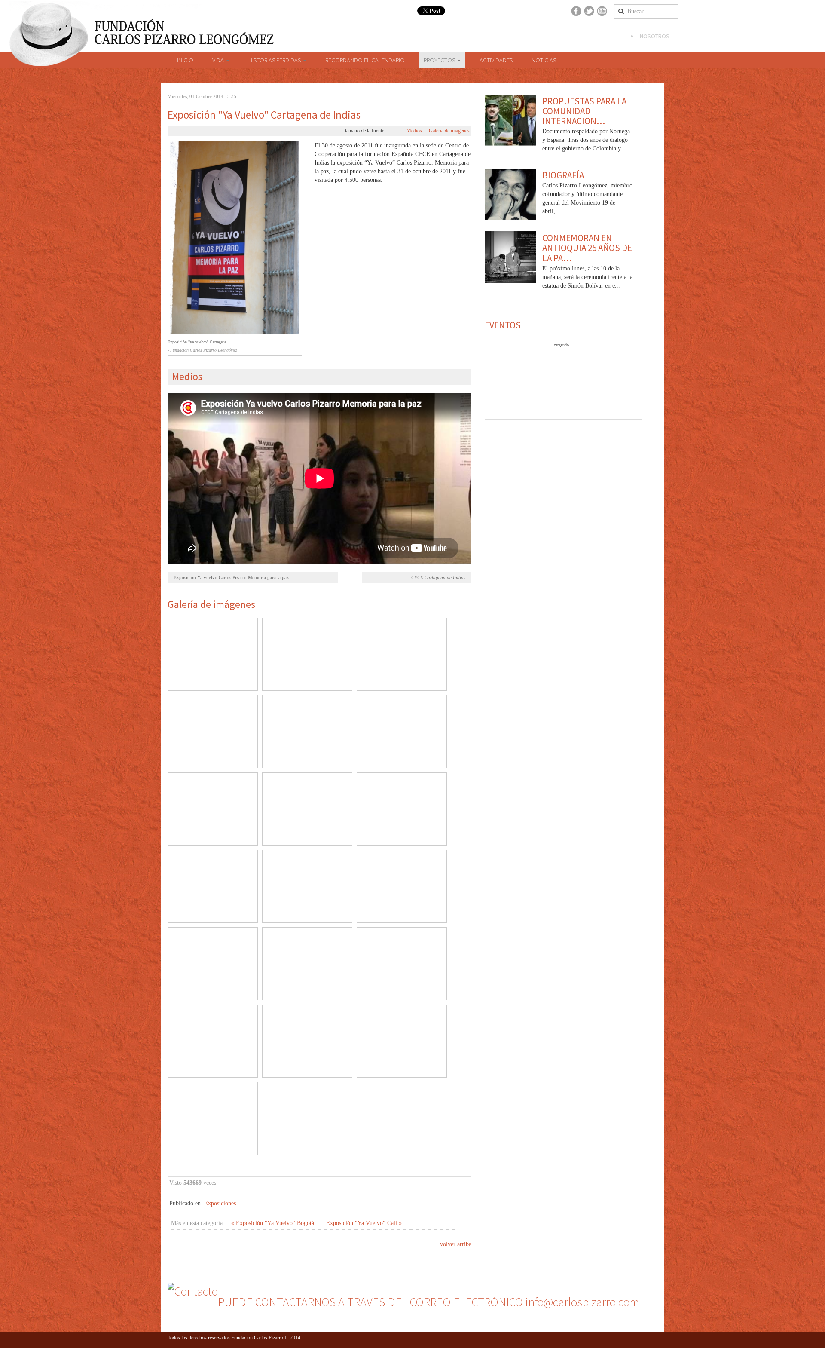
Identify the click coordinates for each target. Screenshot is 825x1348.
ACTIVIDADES (496, 60)
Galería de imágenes (449, 131)
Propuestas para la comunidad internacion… (584, 111)
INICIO (185, 60)
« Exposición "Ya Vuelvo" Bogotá (273, 1223)
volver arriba (455, 1244)
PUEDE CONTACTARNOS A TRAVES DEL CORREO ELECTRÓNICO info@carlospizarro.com (428, 1302)
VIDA (218, 60)
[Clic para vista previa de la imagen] (235, 237)
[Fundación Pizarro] (140, 26)
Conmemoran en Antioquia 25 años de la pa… (587, 247)
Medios (414, 131)
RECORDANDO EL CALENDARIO (365, 60)
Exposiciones (220, 1203)
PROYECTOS (440, 60)
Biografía (563, 175)
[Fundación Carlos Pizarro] (49, 42)
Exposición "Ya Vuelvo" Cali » (364, 1223)
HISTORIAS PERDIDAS (275, 60)
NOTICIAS (544, 60)
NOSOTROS (654, 36)
